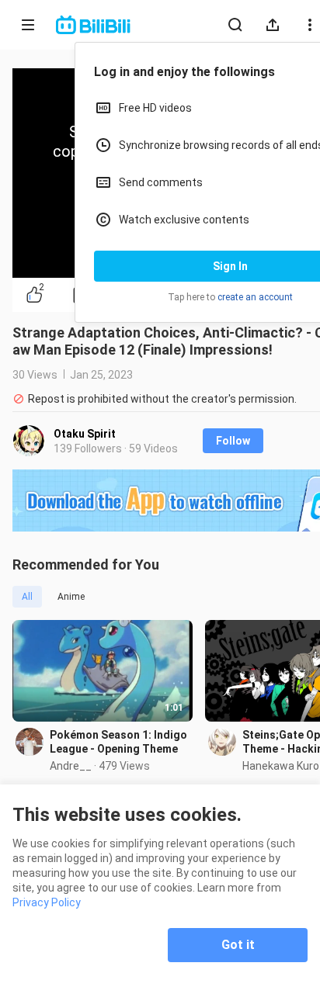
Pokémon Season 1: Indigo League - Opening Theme (118, 742)
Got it (238, 944)
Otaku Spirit (85, 434)
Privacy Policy (46, 902)
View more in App (199, 211)
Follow (233, 441)
